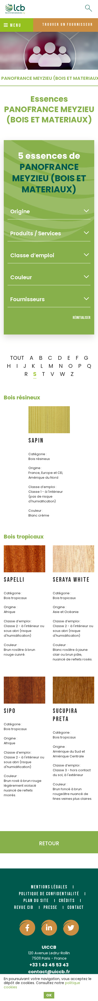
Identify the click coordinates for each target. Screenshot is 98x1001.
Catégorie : (37, 454)
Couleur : (35, 510)
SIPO (10, 711)
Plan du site (36, 900)
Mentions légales (49, 887)
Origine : (35, 468)
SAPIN (36, 441)
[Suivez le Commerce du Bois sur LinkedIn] (49, 928)
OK (49, 995)
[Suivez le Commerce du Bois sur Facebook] (27, 928)
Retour (49, 843)
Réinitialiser (81, 317)
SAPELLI (14, 580)
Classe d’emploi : (42, 487)
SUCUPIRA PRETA (65, 715)
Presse (50, 907)
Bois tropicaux (24, 537)
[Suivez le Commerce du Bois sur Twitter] (71, 928)
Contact (75, 907)
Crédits (67, 900)
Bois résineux (22, 397)
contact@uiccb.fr (49, 971)
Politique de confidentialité (49, 893)
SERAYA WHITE (71, 580)
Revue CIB (23, 907)
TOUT (17, 358)
